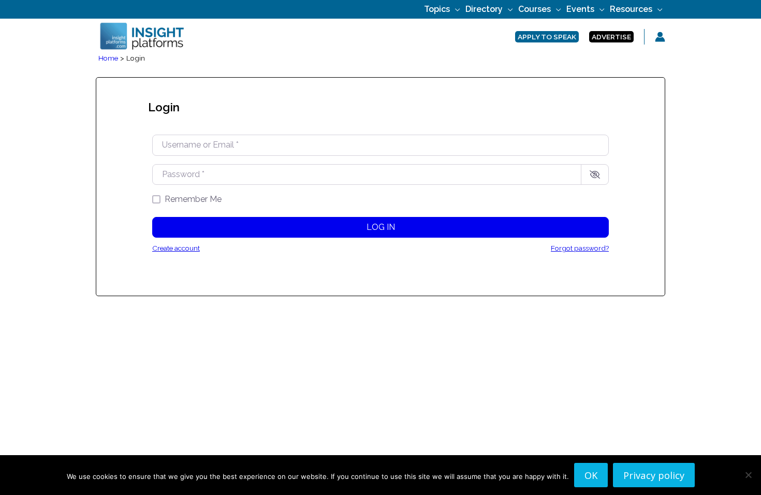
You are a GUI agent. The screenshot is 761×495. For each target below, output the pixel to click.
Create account (176, 248)
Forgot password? (580, 248)
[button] (455, 9)
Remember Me (193, 199)
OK (590, 475)
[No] (748, 475)
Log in (381, 227)
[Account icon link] (660, 37)
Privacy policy (653, 475)
